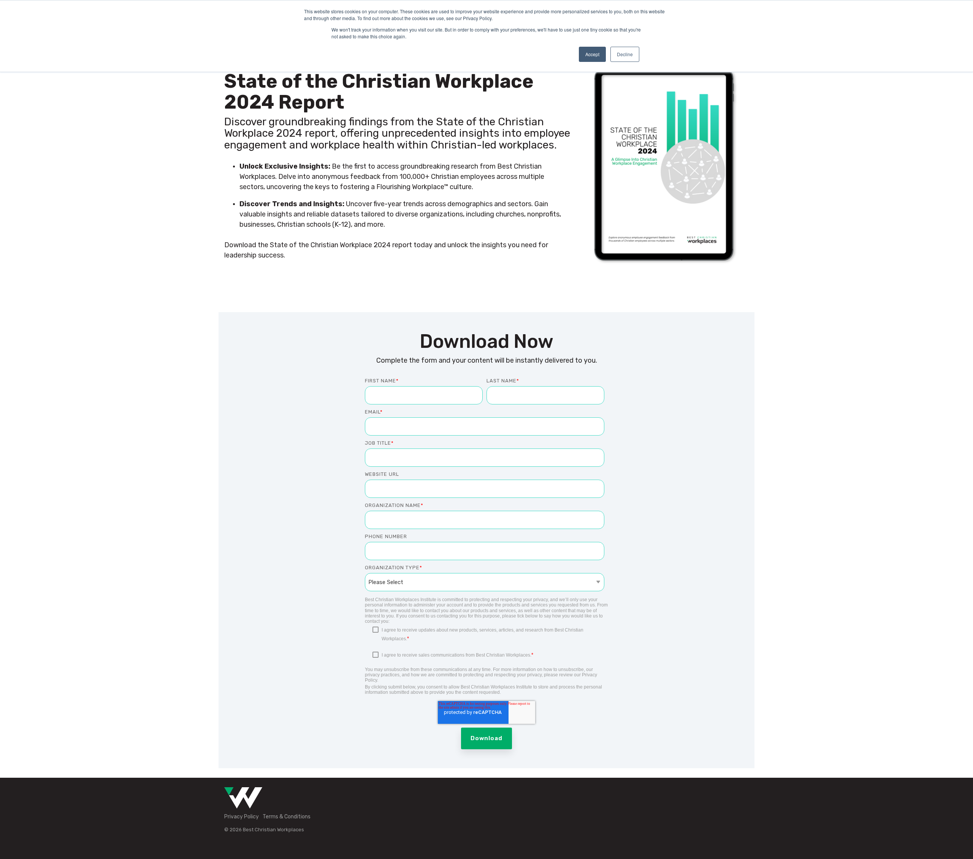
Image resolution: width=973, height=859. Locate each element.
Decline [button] (625, 54)
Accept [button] (592, 54)
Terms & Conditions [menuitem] (287, 816)
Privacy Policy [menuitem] (241, 816)
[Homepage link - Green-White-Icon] (243, 804)
